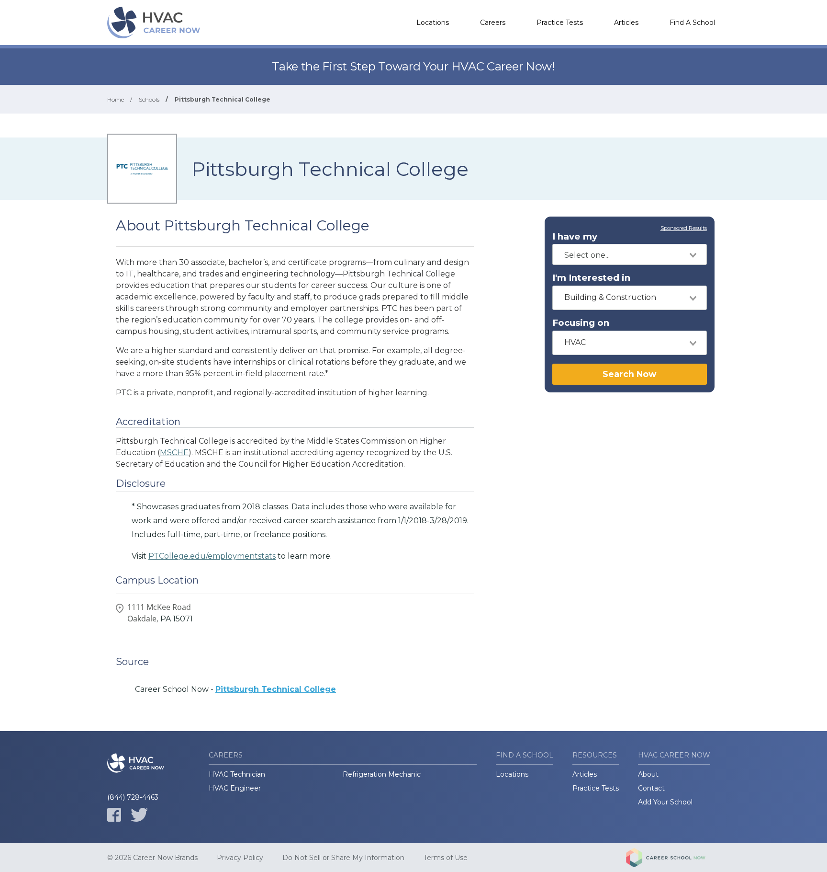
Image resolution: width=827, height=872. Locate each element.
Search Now (629, 374)
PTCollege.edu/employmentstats (212, 556)
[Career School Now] (673, 857)
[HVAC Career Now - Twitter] (139, 815)
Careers (492, 22)
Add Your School (665, 802)
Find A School (692, 22)
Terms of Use (446, 858)
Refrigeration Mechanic (382, 774)
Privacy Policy (240, 858)
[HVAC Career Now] (155, 22)
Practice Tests (559, 22)
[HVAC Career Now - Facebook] (114, 815)
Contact (651, 788)
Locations (432, 22)
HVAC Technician (237, 774)
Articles (626, 22)
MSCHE (174, 452)
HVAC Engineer (235, 788)
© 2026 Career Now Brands (152, 858)
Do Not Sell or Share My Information (343, 858)
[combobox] (629, 254)
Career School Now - (235, 689)
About (648, 774)
